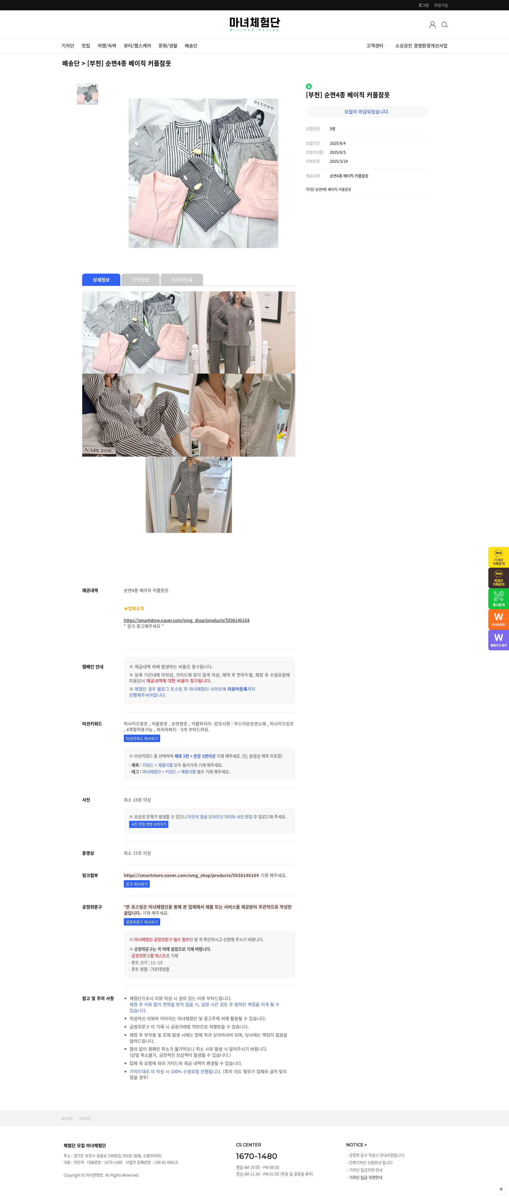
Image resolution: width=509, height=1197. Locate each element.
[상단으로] (501, 1189)
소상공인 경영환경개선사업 (421, 45)
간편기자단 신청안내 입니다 (371, 1162)
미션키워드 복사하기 (142, 738)
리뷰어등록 (181, 279)
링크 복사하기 (137, 884)
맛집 (86, 45)
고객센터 (374, 45)
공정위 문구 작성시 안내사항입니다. (377, 1155)
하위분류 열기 (386, 45)
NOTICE (356, 1144)
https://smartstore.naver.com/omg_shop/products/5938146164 (186, 620)
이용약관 (84, 1118)
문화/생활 (168, 45)
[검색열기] (445, 24)
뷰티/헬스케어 (137, 45)
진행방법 (140, 279)
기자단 (68, 45)
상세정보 (101, 279)
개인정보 (67, 1118)
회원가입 (441, 5)
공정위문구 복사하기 (142, 921)
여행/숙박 (107, 45)
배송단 (191, 45)
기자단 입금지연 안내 (365, 1170)
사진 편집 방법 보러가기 (148, 824)
